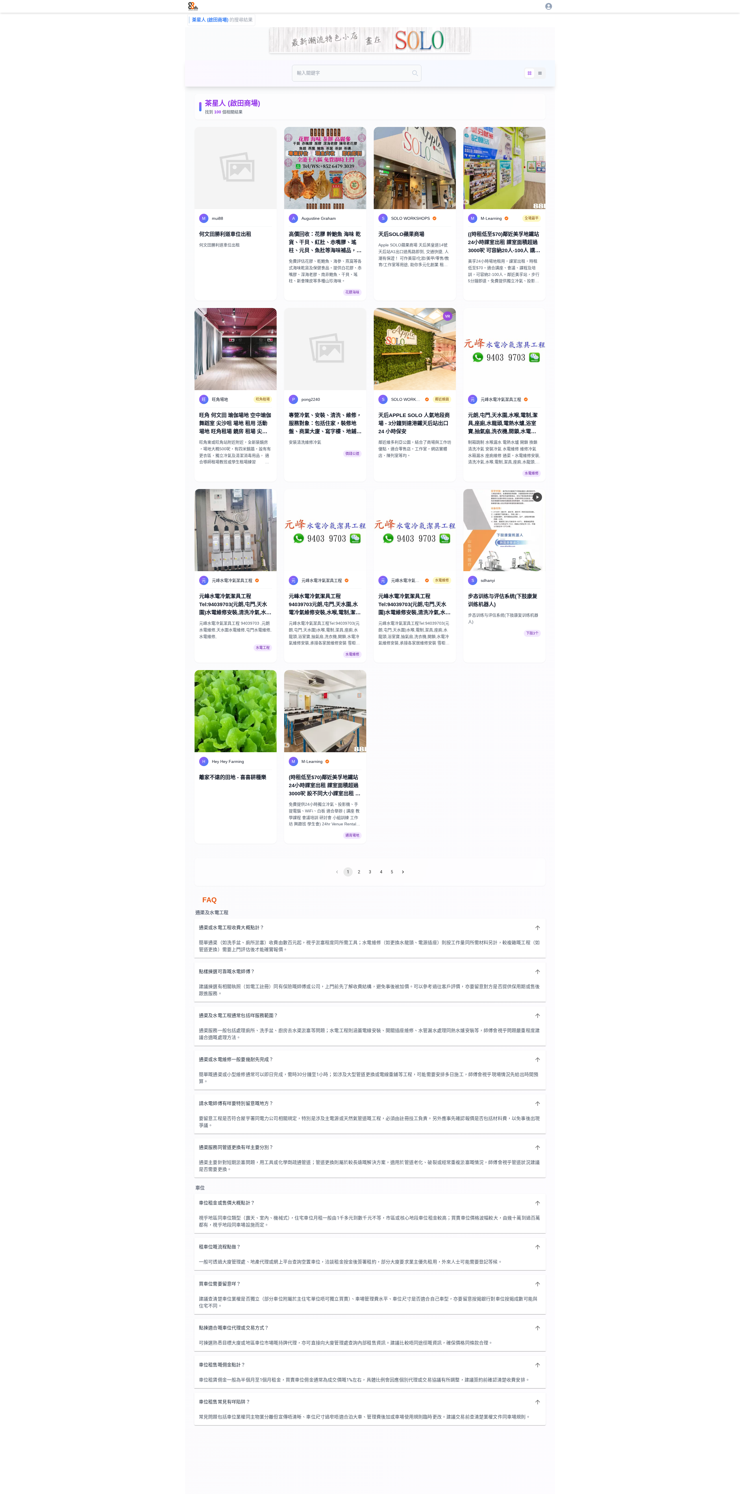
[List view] (540, 73)
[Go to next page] (403, 872)
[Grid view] (529, 73)
